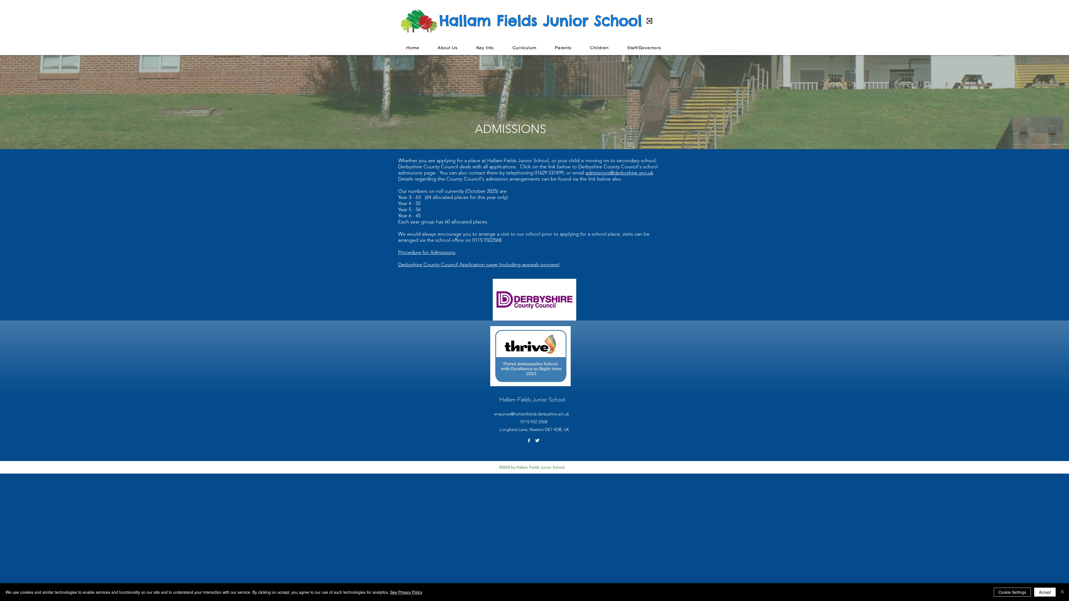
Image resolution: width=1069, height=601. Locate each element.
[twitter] (537, 440)
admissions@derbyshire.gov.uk (619, 173)
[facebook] (529, 440)
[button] (448, 47)
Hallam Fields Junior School (532, 399)
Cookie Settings (1012, 592)
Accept (1045, 592)
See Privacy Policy (406, 592)
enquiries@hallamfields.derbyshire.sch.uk (531, 414)
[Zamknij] (1062, 592)
